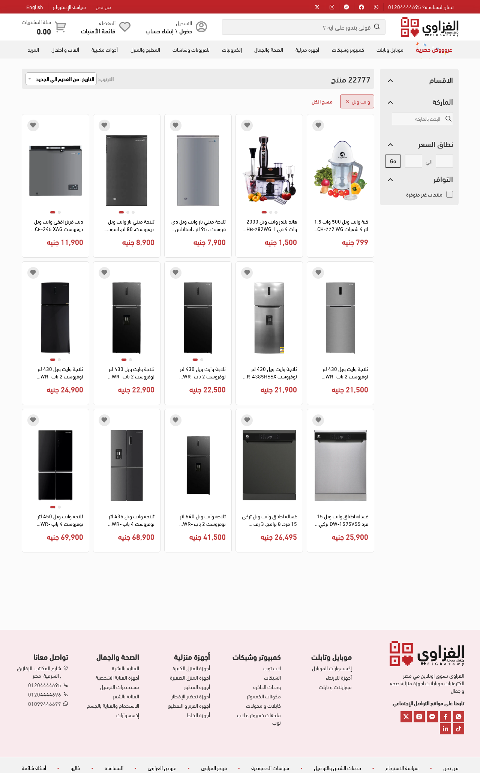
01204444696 (44, 694)
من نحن (103, 7)
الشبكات (272, 677)
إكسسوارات (127, 715)
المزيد (33, 49)
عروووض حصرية (434, 49)
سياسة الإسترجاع (69, 7)
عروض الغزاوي (162, 767)
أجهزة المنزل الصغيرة (190, 677)
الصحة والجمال (268, 49)
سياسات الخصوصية (270, 767)
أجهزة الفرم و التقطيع (189, 705)
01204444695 (44, 685)
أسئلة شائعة (34, 767)
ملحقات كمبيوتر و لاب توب (259, 718)
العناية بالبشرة (125, 668)
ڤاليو (75, 767)
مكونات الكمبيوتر (264, 696)
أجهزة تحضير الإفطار (190, 696)
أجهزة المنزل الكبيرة (191, 668)
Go (393, 161)
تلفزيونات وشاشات (191, 49)
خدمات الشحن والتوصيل (337, 767)
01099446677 (44, 703)
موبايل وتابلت (390, 49)
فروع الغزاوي (214, 767)
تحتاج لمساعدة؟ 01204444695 (421, 7)
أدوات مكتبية (105, 49)
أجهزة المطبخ (197, 686)
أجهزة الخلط (198, 715)
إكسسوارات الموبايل (332, 668)
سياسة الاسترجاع (402, 767)
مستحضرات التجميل (119, 686)
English (34, 7)
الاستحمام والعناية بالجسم (113, 705)
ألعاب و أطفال (65, 49)
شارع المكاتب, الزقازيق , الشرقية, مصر (39, 671)
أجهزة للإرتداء (339, 677)
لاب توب (272, 668)
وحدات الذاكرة (267, 686)
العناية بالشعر (126, 696)
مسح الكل (322, 101)
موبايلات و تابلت (335, 686)
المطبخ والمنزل (145, 49)
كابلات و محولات (263, 705)
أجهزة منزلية (307, 49)
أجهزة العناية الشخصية (117, 677)
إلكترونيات (232, 49)
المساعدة (114, 767)
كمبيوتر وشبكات (348, 49)
